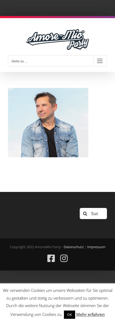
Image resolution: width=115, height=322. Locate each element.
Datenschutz (74, 246)
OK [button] (69, 314)
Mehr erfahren (90, 314)
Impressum (96, 246)
